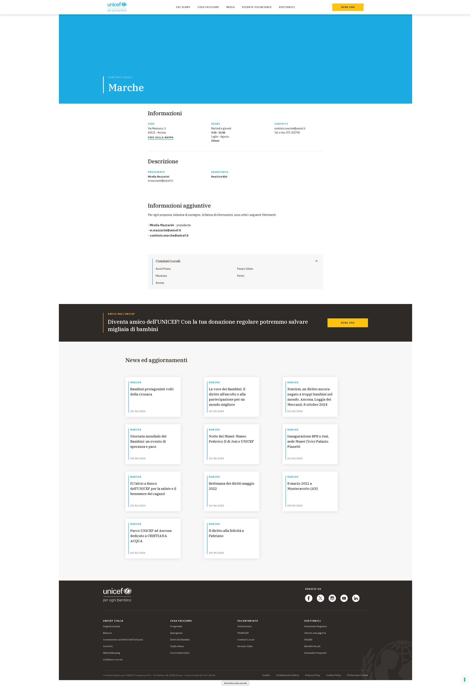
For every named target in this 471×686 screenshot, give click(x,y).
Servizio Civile (245, 646)
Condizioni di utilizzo (287, 675)
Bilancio (107, 633)
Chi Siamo (183, 7)
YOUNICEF (243, 633)
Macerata (161, 276)
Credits (266, 675)
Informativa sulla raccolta (235, 683)
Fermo (240, 276)
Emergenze (176, 633)
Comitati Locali (120, 77)
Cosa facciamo (208, 7)
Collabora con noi (113, 659)
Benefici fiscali (312, 646)
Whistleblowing (111, 653)
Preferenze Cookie (357, 675)
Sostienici (287, 7)
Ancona (160, 283)
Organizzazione (111, 626)
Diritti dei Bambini (180, 639)
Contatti (108, 646)
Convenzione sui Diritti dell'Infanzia (123, 639)
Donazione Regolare (315, 626)
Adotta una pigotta (315, 633)
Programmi (176, 626)
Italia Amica (177, 646)
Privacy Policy (312, 675)
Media (230, 7)
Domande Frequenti (315, 653)
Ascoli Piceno (163, 269)
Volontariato (244, 626)
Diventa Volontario (257, 7)
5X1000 (308, 639)
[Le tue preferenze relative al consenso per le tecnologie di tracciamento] (464, 679)
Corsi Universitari (179, 653)
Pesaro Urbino (245, 269)
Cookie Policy (333, 675)
